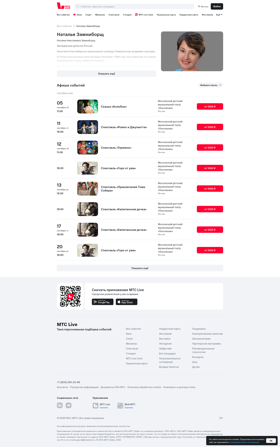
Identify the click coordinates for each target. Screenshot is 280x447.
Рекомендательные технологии (203, 350)
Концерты (198, 357)
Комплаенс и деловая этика (179, 387)
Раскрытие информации (84, 387)
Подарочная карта (189, 14)
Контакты (62, 387)
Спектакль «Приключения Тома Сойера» (123, 188)
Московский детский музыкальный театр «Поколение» (170, 104)
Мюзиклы (100, 14)
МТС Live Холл (146, 14)
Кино (79, 14)
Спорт (88, 14)
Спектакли (114, 14)
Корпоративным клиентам (207, 333)
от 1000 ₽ (210, 106)
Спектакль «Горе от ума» (118, 168)
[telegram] (68, 405)
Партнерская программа (206, 343)
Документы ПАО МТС (113, 387)
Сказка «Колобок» (114, 106)
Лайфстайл (165, 348)
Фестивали (207, 14)
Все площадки (167, 353)
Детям (196, 367)
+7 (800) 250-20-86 (68, 382)
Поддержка (199, 328)
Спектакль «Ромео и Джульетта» (124, 127)
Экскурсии (165, 343)
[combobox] (137, 6)
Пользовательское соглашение (169, 360)
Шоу (194, 362)
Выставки (164, 338)
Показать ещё (106, 73)
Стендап (127, 14)
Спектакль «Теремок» (116, 147)
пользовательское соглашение (244, 442)
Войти (216, 6)
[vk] (60, 405)
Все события (63, 14)
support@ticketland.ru (85, 439)
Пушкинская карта (166, 14)
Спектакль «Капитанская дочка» (124, 209)
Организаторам (201, 338)
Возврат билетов (169, 367)
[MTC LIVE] (64, 5)
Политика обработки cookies (144, 387)
